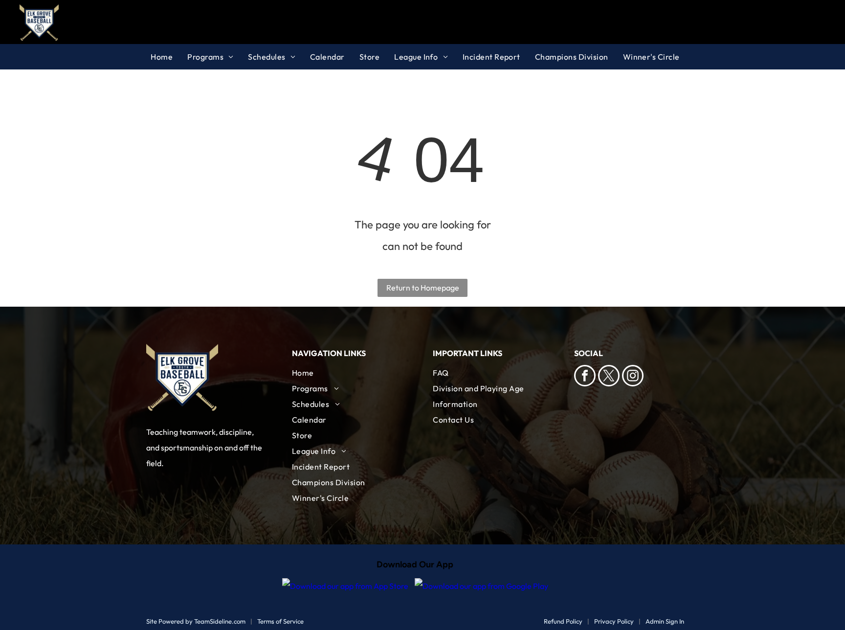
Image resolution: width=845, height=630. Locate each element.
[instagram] (633, 377)
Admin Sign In (664, 621)
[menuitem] (169, 56)
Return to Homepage (422, 287)
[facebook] (585, 377)
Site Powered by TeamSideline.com (195, 621)
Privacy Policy (614, 621)
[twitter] (609, 377)
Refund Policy (563, 621)
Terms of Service (280, 621)
